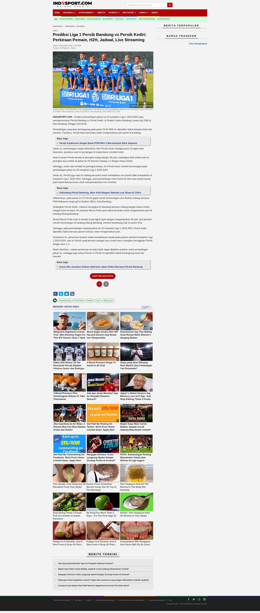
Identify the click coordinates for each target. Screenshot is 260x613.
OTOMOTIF (113, 13)
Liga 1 (98, 301)
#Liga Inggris (108, 19)
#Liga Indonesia (163, 19)
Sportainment (86, 13)
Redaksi (78, 600)
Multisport (128, 13)
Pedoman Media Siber (105, 600)
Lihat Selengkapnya (198, 43)
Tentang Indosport (62, 600)
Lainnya (143, 13)
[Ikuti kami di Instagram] (199, 600)
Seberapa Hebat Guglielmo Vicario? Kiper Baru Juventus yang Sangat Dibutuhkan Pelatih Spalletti (103, 580)
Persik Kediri (79, 301)
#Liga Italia (119, 19)
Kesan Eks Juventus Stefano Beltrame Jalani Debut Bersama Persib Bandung (100, 267)
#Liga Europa (80, 19)
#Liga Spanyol (131, 19)
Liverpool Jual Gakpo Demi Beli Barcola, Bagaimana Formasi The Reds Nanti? (93, 585)
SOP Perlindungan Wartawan (131, 600)
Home (57, 13)
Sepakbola (68, 13)
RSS (170, 600)
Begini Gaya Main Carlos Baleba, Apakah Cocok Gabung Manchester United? (93, 569)
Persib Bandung (65, 301)
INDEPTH (101, 13)
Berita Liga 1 (108, 301)
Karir (88, 600)
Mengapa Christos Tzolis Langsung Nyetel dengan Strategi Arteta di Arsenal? (93, 574)
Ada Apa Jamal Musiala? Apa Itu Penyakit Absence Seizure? (85, 563)
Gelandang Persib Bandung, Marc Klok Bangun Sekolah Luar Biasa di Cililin (100, 192)
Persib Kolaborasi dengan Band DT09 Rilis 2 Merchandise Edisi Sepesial (98, 143)
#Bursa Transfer (66, 19)
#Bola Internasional (147, 19)
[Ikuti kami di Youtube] (204, 600)
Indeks (154, 13)
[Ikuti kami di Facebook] (188, 600)
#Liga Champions (94, 19)
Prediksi (90, 301)
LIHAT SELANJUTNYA (102, 276)
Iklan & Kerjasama (157, 600)
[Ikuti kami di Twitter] (194, 600)
